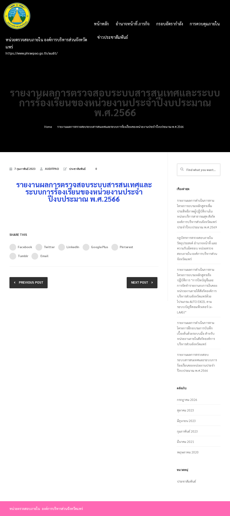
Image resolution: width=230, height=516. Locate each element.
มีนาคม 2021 (185, 441)
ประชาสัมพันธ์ (77, 169)
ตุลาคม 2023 (185, 410)
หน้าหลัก (101, 23)
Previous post (31, 282)
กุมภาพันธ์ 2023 (187, 431)
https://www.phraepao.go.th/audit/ (32, 53)
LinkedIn (73, 247)
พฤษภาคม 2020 (188, 452)
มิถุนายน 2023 (186, 421)
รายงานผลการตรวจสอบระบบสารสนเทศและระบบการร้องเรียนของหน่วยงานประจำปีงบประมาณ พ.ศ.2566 (197, 362)
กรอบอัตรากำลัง (169, 23)
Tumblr (23, 256)
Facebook (25, 247)
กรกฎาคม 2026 (187, 400)
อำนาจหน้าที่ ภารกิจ (133, 23)
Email (44, 256)
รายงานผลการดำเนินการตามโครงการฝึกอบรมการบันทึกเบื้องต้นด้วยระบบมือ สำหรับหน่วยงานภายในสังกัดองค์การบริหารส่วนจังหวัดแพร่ (196, 333)
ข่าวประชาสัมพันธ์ (112, 37)
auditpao (52, 169)
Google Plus (99, 247)
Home (48, 127)
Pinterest (126, 247)
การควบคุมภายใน (205, 23)
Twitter (49, 247)
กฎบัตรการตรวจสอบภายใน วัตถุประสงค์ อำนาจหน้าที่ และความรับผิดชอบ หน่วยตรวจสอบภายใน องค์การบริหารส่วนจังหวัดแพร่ (197, 248)
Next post (139, 282)
